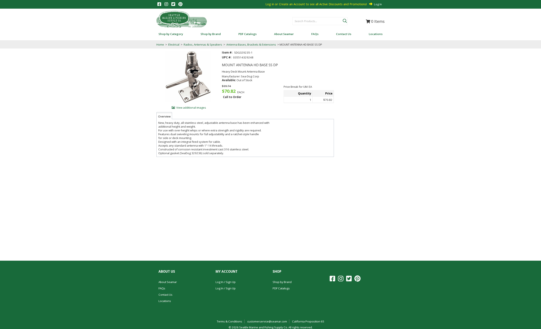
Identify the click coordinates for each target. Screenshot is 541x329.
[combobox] (317, 21)
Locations (164, 301)
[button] (345, 20)
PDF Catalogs (281, 288)
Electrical (174, 44)
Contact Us (165, 295)
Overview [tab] (164, 116)
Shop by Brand (282, 282)
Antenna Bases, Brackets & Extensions (251, 44)
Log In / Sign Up (226, 282)
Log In (378, 4)
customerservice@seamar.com (267, 321)
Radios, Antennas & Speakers (203, 44)
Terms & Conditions (229, 321)
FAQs (161, 288)
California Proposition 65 (308, 321)
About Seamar (167, 282)
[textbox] (315, 21)
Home (160, 44)
